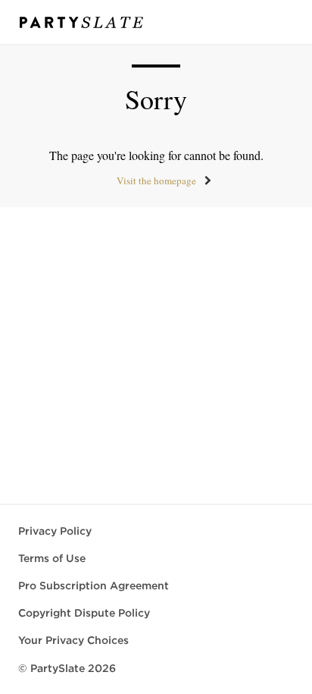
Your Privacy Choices (73, 640)
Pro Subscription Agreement (93, 585)
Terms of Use (52, 558)
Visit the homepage (156, 180)
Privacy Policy (55, 531)
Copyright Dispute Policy (84, 613)
